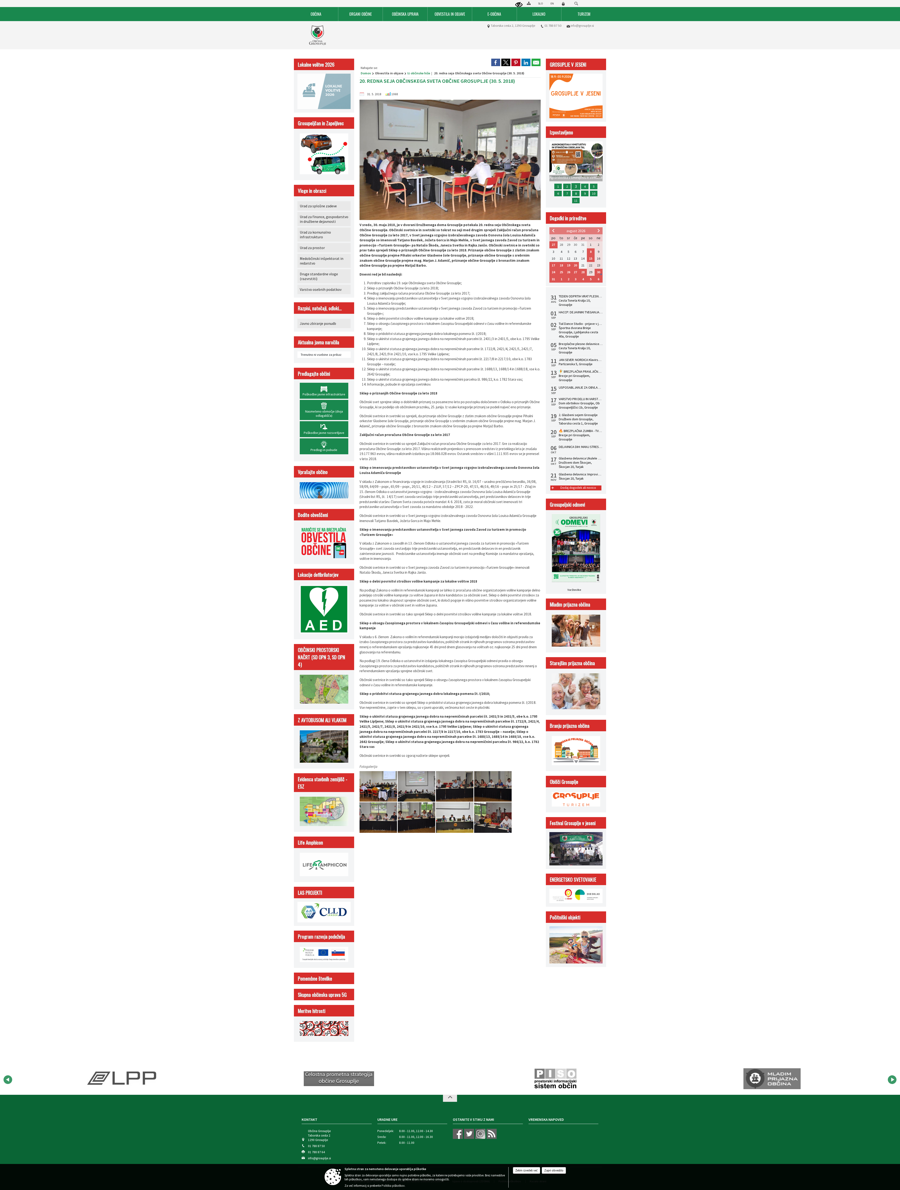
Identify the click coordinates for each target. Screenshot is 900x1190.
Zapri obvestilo (553, 1170)
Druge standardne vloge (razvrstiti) (319, 276)
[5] (493, 786)
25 (561, 272)
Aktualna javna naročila (318, 342)
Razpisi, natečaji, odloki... (320, 308)
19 (568, 265)
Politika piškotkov (393, 1186)
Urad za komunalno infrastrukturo (315, 234)
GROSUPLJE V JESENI (568, 64)
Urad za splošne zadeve (318, 206)
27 (553, 245)
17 (553, 265)
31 (553, 279)
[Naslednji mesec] (598, 230)
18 (561, 265)
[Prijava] (563, 4)
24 (553, 272)
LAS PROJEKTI (310, 892)
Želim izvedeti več (526, 1170)
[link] (495, 62)
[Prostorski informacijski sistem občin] (339, 1078)
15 (590, 258)
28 (583, 272)
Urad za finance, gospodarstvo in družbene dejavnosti (324, 219)
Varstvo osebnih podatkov (320, 289)
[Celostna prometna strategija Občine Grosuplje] (122, 1078)
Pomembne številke (315, 978)
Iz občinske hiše (418, 73)
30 (598, 272)
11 (576, 200)
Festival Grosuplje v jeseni (573, 822)
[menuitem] (316, 14)
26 (568, 272)
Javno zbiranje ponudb (318, 323)
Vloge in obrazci (312, 190)
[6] (379, 817)
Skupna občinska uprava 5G (322, 994)
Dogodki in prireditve (568, 218)
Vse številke (574, 589)
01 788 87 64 (316, 1152)
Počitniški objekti (565, 917)
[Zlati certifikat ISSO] (772, 1078)
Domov (366, 73)
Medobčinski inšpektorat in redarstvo (321, 260)
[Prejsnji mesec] (553, 230)
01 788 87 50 (552, 25)
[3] (417, 786)
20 (575, 265)
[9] (493, 817)
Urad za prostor (312, 247)
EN (552, 3)
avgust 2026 (575, 230)
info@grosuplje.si (582, 25)
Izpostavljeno (561, 132)
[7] (417, 817)
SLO (540, 3)
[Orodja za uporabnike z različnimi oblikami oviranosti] (519, 5)
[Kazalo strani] (529, 3)
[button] (8, 1079)
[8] (455, 817)
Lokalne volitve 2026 (316, 64)
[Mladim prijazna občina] (555, 1078)
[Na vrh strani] (450, 1098)
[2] (379, 786)
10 (593, 193)
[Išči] (576, 3)
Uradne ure (387, 1119)
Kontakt (309, 1119)
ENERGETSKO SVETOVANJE (573, 879)
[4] (455, 786)
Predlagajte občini (314, 373)
